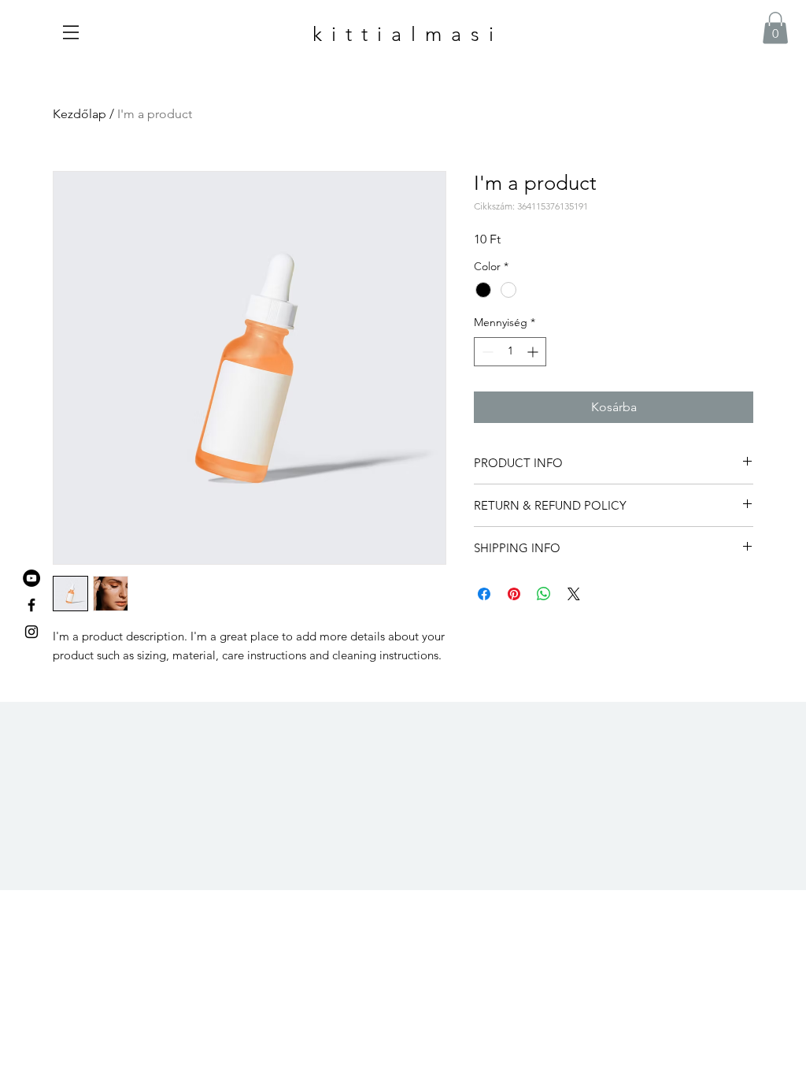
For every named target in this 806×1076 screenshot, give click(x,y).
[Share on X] (573, 593)
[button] (71, 32)
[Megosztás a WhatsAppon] (543, 593)
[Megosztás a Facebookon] (484, 593)
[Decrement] (486, 351)
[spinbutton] (510, 351)
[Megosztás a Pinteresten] (514, 593)
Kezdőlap (79, 113)
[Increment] (534, 351)
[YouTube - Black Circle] (31, 578)
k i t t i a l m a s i (404, 34)
